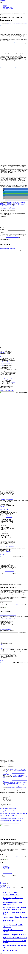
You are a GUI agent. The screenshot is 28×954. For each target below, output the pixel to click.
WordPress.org (6, 868)
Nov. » (4, 886)
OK (1, 953)
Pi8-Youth (15, 205)
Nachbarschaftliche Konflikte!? (7, 546)
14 (4, 882)
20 (3, 883)
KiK (4, 203)
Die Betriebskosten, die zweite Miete (9, 823)
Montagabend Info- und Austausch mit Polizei (16, 787)
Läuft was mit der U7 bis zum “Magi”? (12, 786)
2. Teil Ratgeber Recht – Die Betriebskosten (11, 820)
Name (1, 227)
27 (3, 885)
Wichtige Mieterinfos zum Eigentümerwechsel (11, 811)
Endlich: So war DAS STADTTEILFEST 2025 (11, 894)
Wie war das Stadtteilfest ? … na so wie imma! (15, 775)
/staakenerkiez (9, 517)
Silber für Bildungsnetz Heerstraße (14, 934)
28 (4, 885)
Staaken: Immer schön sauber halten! (15, 917)
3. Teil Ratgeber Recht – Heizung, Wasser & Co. (12, 818)
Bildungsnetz (5, 10)
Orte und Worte (6, 9)
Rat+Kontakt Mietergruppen (11, 515)
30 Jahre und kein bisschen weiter (11, 783)
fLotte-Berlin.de (7, 569)
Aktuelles (5, 5)
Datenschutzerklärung (15, 604)
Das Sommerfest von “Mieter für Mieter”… (15, 778)
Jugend (1, 203)
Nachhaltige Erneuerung (8, 8)
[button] (4, 189)
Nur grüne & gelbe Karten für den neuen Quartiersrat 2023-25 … (14, 908)
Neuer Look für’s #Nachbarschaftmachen (10, 921)
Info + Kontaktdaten (7, 551)
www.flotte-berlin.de (9, 571)
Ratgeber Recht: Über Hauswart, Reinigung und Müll (13, 813)
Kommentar (3, 216)
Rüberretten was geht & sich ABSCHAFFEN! (12, 903)
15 (5, 882)
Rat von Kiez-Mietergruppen (6, 207)
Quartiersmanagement (7, 7)
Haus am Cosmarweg (20, 202)
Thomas (25, 23)
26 (2, 885)
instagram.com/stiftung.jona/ (6, 363)
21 (4, 883)
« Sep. (1, 886)
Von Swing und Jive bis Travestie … (7, 208)
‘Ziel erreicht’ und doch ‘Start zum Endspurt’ (16, 769)
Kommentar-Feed (6, 867)
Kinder (7, 203)
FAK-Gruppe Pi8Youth (19, 204)
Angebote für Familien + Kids (7, 648)
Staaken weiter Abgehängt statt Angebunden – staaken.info (15, 782)
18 (0, 883)
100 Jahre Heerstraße (10, 950)
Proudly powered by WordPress (6, 887)
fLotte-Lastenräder (4, 554)
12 (2, 882)
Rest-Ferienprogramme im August (8, 356)
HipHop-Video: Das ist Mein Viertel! (15, 938)
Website (1, 232)
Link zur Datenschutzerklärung (12, 237)
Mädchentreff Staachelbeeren (6, 205)
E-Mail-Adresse (3, 229)
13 (3, 882)
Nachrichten (14, 203)
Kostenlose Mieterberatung (6, 499)
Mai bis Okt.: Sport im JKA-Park (8, 378)
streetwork (9, 204)
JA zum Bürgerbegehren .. (6, 629)
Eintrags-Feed (5, 866)
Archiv (4, 870)
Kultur (10, 203)
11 (0, 882)
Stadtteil (4, 6)
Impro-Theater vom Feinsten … (7, 248)
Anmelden (5, 865)
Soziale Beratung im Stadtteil (7, 390)
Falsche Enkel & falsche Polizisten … (9, 808)
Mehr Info (2, 352)
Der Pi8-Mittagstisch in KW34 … (8, 615)
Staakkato (20, 203)
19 (2, 883)
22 (5, 883)
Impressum (5, 871)
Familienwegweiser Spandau (7, 660)
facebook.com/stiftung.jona (6, 361)
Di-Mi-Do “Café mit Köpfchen (6, 625)
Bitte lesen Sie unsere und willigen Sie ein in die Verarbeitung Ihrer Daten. (13, 605)
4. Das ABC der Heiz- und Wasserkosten (10, 815)
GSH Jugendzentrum (11, 202)
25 (0, 885)
